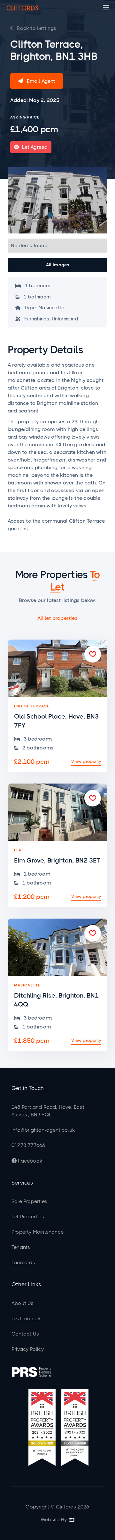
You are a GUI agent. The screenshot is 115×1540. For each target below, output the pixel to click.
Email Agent (36, 81)
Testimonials (27, 1318)
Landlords (23, 1262)
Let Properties (28, 1217)
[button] (106, 7)
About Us (23, 1303)
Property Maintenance (38, 1232)
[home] (22, 7)
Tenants (21, 1247)
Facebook (27, 1161)
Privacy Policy (28, 1349)
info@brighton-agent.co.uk (43, 1130)
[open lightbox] (57, 200)
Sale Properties (29, 1201)
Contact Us (25, 1334)
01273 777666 (28, 1145)
